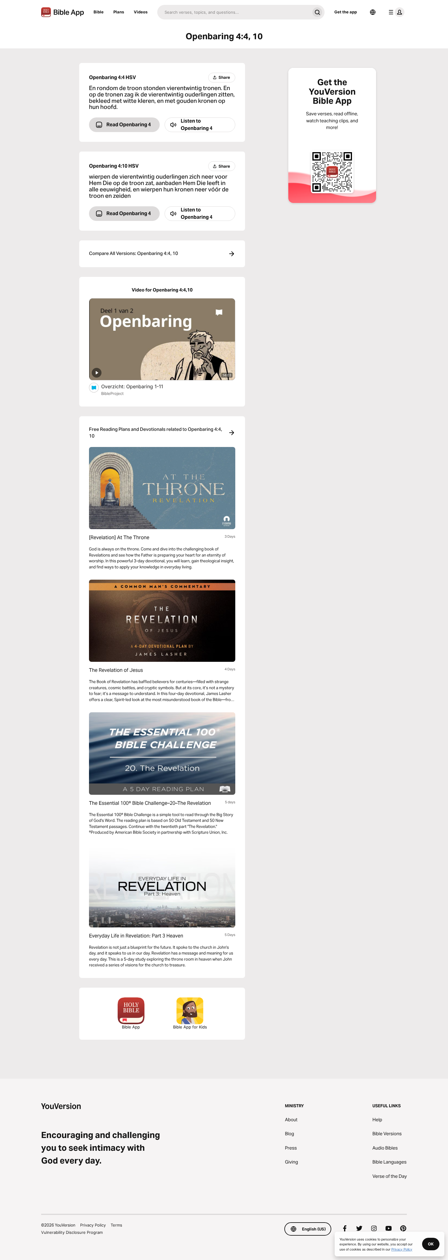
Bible (99, 11)
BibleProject (112, 393)
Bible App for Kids (190, 1026)
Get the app (345, 11)
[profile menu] (395, 12)
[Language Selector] (373, 12)
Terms (116, 1225)
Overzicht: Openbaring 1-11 (139, 386)
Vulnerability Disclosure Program (72, 1232)
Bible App (131, 1026)
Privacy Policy (93, 1225)
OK (431, 1243)
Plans (118, 11)
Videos (141, 11)
